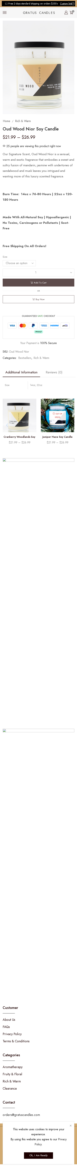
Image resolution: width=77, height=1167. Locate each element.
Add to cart (40, 282)
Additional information (21, 372)
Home (6, 121)
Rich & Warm (23, 121)
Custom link (66, 3)
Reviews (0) (54, 372)
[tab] (21, 372)
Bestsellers (24, 358)
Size (5, 257)
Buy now (40, 299)
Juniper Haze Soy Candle (57, 437)
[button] (69, 425)
